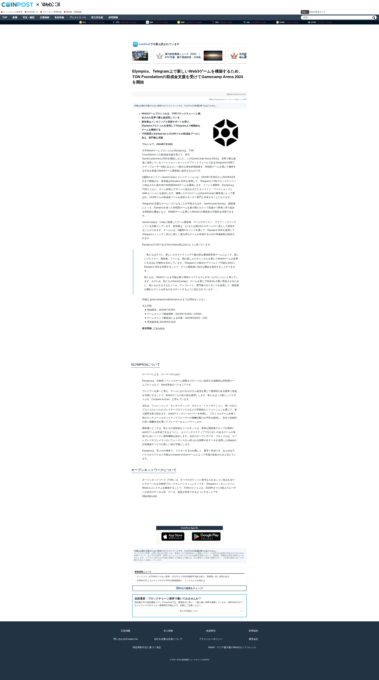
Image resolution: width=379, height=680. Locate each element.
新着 (15, 17)
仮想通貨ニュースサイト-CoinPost (195, 660)
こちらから (159, 328)
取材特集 (59, 17)
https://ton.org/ (149, 496)
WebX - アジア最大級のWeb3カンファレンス (232, 647)
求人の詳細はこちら (211, 611)
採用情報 (113, 17)
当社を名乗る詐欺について (168, 639)
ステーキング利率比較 (52, 12)
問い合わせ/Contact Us (126, 639)
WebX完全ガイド (318, 12)
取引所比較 (97, 17)
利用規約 (253, 630)
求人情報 (168, 630)
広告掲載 (125, 630)
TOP (4, 17)
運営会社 (253, 639)
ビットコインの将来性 (13, 12)
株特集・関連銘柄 (74, 12)
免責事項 (211, 630)
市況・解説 (28, 17)
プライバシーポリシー (211, 639)
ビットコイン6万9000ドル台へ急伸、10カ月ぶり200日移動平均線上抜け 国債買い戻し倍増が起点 (183, 576)
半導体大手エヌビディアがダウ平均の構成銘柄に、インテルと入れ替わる (171, 580)
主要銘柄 (44, 17)
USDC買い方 (32, 12)
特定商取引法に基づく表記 (147, 647)
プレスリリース (77, 17)
